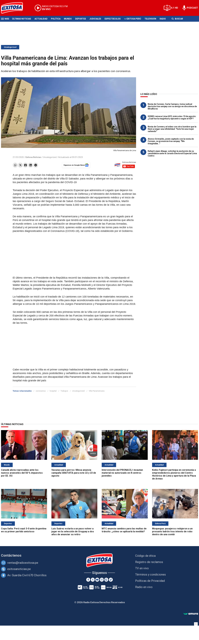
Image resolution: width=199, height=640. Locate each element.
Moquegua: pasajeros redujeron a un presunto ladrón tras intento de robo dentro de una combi (172, 531)
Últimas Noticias (21, 19)
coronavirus (41, 391)
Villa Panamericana (96, 391)
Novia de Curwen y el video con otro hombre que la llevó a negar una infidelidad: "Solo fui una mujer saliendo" (172, 128)
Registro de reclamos (149, 562)
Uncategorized (10, 47)
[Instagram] (102, 580)
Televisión (150, 19)
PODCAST (192, 7)
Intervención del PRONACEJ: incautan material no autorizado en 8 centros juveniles (122, 473)
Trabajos (64, 391)
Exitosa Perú (134, 19)
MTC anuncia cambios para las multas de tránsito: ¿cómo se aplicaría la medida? (124, 530)
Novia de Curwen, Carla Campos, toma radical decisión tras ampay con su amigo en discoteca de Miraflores (172, 106)
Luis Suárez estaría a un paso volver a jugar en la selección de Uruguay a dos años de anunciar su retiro (72, 531)
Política (55, 19)
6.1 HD (174, 7)
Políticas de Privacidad (150, 581)
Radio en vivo (144, 587)
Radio (163, 19)
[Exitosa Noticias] (14, 8)
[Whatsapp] (15, 165)
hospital (53, 391)
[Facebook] (25, 165)
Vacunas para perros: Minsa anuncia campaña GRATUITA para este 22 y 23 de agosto (73, 473)
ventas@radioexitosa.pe (22, 562)
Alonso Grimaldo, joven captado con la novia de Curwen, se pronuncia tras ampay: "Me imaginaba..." (171, 141)
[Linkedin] (30, 165)
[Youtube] (97, 580)
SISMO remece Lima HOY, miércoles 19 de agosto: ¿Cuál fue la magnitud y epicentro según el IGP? (172, 117)
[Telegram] (35, 165)
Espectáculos (113, 19)
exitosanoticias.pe (19, 569)
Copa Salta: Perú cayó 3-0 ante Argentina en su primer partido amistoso (23, 530)
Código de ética (145, 555)
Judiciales (95, 19)
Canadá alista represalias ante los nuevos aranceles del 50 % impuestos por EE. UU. (22, 473)
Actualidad (41, 19)
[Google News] (106, 580)
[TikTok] (111, 580)
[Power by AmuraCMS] (190, 613)
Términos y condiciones (150, 574)
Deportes (80, 19)
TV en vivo (142, 568)
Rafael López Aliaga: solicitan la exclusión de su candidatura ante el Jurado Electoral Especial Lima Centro (172, 153)
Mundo (68, 19)
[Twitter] (20, 165)
